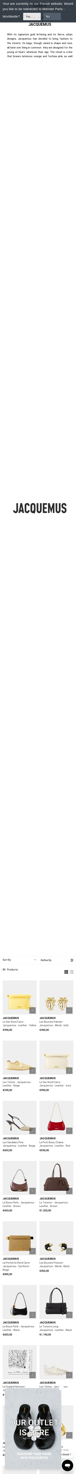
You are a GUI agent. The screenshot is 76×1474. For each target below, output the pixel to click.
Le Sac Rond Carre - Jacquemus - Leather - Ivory (55, 1084)
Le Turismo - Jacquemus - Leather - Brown (54, 1204)
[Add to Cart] (32, 1010)
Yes (28, 16)
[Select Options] (32, 1070)
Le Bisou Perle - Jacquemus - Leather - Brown (19, 1204)
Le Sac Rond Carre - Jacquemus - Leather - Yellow (19, 1023)
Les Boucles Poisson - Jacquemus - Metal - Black (54, 1264)
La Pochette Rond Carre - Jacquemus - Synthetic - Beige (17, 1266)
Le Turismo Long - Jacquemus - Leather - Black (55, 1328)
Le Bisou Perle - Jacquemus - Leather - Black (19, 1328)
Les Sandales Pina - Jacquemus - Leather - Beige (19, 1144)
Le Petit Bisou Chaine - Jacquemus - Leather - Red (54, 1144)
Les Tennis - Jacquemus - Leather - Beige (17, 1084)
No (48, 16)
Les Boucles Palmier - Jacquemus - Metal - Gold (53, 1023)
